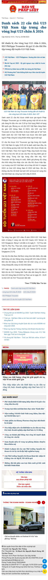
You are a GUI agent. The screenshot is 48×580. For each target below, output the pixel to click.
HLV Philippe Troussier (10, 296)
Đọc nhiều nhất (10, 397)
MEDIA (6, 347)
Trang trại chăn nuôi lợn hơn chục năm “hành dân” (24, 409)
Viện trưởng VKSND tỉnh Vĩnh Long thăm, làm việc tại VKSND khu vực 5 (24, 415)
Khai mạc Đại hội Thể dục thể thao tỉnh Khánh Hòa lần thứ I (24, 329)
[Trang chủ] (24, 9)
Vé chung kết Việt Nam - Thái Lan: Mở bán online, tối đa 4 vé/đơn (24, 339)
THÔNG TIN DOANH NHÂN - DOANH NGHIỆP (20, 502)
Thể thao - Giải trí (8, 18)
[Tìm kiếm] (44, 571)
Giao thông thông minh (24, 577)
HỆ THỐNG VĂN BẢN (24, 472)
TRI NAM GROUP (8, 577)
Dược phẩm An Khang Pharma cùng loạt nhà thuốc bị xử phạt (24, 422)
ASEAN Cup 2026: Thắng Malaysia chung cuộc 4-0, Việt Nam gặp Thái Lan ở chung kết (24, 333)
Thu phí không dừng (10, 579)
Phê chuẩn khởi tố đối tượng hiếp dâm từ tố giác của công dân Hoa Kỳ (24, 403)
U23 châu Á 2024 (29, 292)
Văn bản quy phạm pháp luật (24, 478)
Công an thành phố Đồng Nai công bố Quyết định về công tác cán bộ (24, 436)
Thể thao (20, 18)
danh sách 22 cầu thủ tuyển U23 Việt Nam (17, 299)
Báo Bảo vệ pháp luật (11, 493)
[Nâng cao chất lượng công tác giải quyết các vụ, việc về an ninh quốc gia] (24, 362)
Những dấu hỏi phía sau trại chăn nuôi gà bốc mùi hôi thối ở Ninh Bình (24, 464)
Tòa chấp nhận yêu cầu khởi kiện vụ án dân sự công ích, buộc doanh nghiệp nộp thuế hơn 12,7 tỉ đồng (24, 387)
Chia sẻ (44, 561)
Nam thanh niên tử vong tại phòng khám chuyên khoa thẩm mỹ (24, 443)
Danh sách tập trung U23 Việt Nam (23, 288)
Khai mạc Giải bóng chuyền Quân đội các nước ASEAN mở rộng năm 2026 (24, 325)
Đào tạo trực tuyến (25, 579)
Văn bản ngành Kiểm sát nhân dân (24, 485)
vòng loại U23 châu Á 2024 (12, 292)
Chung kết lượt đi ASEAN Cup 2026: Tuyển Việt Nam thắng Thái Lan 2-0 (24, 314)
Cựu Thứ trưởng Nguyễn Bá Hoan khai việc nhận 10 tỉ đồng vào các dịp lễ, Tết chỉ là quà (24, 457)
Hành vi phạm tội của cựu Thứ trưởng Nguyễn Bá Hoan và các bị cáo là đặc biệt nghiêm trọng (24, 450)
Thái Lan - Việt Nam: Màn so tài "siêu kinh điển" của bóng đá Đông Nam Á (24, 319)
